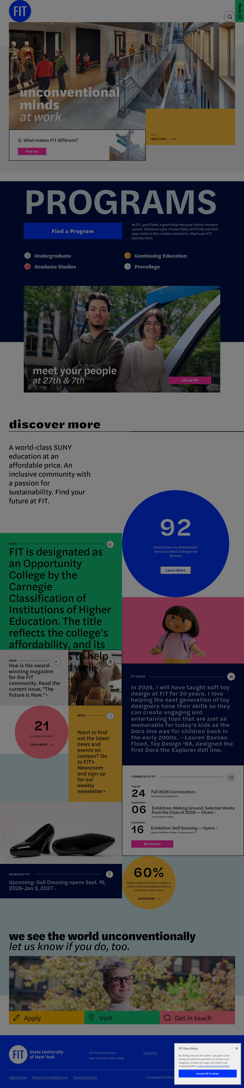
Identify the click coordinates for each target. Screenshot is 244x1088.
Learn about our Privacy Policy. (214, 1066)
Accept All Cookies (207, 1073)
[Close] (237, 1048)
